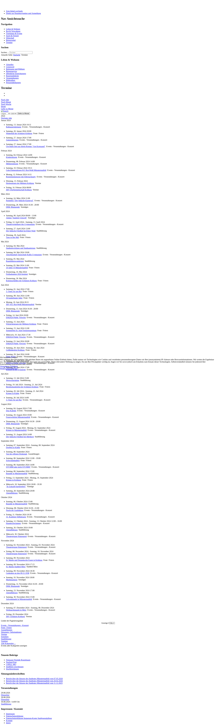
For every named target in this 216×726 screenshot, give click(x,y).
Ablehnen (14, 366)
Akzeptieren (5, 366)
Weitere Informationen (9, 369)
